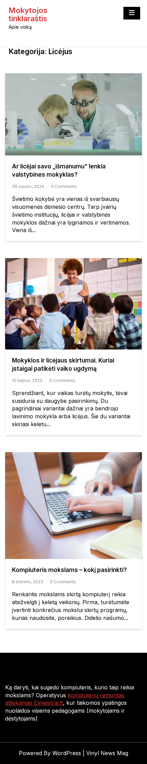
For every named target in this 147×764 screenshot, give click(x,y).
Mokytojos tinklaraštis (28, 14)
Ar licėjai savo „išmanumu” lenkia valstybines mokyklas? (59, 170)
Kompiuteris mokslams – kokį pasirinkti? (69, 569)
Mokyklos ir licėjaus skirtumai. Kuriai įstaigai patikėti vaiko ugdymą (63, 364)
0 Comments (64, 186)
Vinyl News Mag (107, 753)
